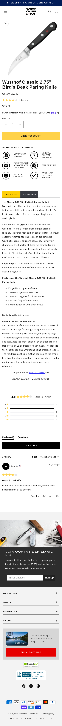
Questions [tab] (23, 438)
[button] (56, 11)
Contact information (47, 718)
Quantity (6, 118)
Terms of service (16, 718)
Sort (35, 456)
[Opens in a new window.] (31, 665)
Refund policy (35, 714)
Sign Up (49, 577)
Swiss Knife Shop (20, 714)
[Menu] (5, 11)
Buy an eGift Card (31, 652)
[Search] (49, 11)
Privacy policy (48, 714)
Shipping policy (31, 718)
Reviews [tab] (8, 438)
